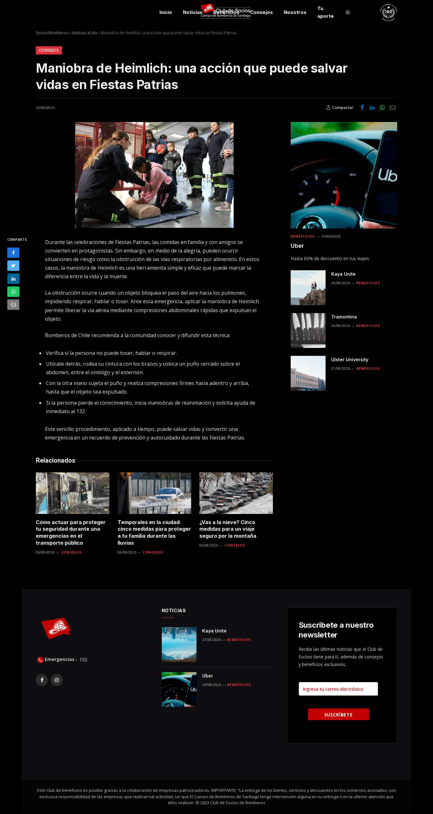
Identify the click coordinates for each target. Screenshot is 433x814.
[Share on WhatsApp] (382, 107)
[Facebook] (13, 252)
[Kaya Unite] (308, 287)
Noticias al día (84, 32)
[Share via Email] (392, 107)
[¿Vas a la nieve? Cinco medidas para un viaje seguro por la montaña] (236, 493)
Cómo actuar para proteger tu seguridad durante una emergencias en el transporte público (71, 532)
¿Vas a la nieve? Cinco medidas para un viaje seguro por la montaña (227, 529)
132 (82, 659)
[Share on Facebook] (362, 107)
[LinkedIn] (13, 278)
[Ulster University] (308, 373)
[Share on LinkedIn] (372, 107)
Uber (297, 245)
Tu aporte (325, 12)
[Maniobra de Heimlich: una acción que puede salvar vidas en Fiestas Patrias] (154, 175)
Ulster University (349, 359)
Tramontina (344, 316)
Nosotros (295, 12)
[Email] (13, 304)
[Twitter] (13, 265)
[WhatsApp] (13, 291)
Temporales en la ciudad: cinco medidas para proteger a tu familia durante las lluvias (154, 532)
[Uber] (344, 175)
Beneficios (226, 12)
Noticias (193, 12)
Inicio (165, 12)
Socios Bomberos (52, 32)
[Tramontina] (308, 330)
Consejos (261, 12)
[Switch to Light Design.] (348, 12)
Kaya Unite (343, 274)
